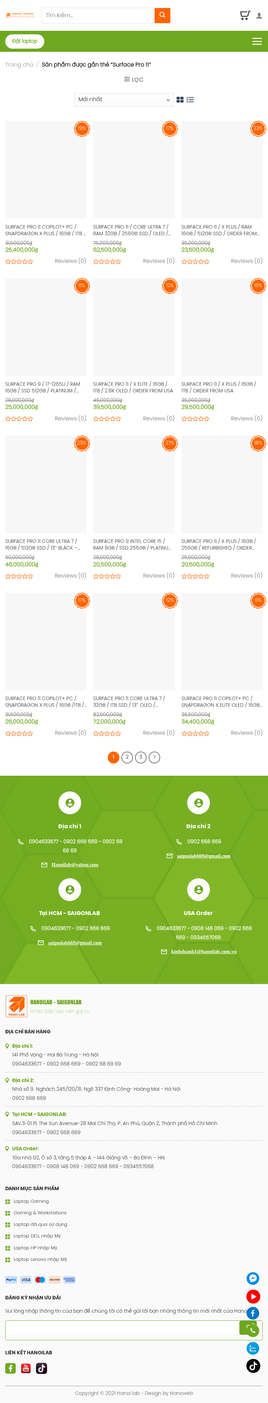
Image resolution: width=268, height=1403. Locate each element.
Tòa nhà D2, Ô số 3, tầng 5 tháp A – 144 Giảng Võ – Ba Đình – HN (88, 1158)
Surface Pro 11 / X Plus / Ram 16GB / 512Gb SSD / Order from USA (219, 231)
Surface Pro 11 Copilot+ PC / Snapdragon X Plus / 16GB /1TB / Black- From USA (44, 702)
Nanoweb (181, 1393)
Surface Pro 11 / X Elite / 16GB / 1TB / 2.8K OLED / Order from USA (133, 388)
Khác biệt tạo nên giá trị (60, 1011)
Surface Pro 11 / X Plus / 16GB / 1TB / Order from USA (218, 388)
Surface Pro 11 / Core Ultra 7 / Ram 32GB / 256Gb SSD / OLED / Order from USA (131, 231)
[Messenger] (253, 1278)
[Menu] (257, 41)
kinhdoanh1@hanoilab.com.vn (204, 951)
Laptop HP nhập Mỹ (35, 1248)
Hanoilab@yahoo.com (75, 864)
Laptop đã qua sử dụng (40, 1224)
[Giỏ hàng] (245, 15)
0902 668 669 (204, 842)
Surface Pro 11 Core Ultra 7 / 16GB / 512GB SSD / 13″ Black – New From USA (41, 545)
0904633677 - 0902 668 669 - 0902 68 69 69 (66, 1064)
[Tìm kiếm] (162, 15)
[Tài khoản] (259, 15)
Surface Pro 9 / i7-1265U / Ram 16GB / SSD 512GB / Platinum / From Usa (42, 388)
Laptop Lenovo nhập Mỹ (40, 1259)
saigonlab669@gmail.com (204, 856)
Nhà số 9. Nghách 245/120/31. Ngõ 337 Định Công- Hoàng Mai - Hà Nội (96, 1089)
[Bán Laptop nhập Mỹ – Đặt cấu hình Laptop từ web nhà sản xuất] (20, 16)
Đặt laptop (24, 41)
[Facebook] (253, 1313)
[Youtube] (253, 1297)
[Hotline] (253, 1330)
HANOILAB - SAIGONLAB (56, 1002)
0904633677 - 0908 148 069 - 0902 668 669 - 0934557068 (83, 1167)
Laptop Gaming (31, 1201)
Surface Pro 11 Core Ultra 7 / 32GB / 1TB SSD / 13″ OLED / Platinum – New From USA (129, 702)
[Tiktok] (253, 1366)
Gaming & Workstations (40, 1213)
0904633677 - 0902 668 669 (76, 928)
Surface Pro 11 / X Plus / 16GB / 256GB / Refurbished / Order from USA (218, 545)
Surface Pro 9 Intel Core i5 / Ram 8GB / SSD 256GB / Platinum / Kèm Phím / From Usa (132, 545)
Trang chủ (19, 65)
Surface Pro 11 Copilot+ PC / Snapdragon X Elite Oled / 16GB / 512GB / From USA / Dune (220, 702)
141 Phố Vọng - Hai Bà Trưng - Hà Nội (55, 1055)
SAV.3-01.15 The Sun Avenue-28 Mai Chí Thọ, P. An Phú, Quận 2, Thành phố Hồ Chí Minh (114, 1123)
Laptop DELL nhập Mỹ (37, 1236)
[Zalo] (253, 1348)
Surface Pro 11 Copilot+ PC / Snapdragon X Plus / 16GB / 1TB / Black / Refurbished (45, 231)
